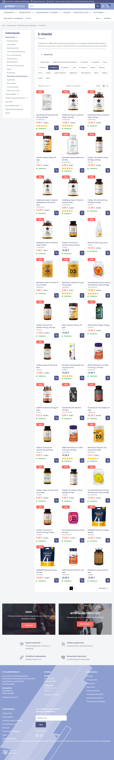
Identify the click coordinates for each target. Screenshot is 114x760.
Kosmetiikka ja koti (81, 12)
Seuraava (102, 588)
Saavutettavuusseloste (94, 698)
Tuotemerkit (99, 12)
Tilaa (41, 724)
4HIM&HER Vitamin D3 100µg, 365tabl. (98, 531)
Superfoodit (11, 80)
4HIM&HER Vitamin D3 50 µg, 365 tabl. (46, 571)
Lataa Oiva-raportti (9, 738)
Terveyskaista (92, 287)
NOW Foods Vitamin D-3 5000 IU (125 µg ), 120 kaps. (98, 366)
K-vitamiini (83, 67)
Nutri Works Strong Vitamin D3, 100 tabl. (73, 158)
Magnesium (73, 73)
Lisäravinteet (8, 12)
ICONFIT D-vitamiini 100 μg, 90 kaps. (47, 409)
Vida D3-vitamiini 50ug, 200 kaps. (46, 158)
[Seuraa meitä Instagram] (41, 735)
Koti (3, 25)
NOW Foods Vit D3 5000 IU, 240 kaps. (73, 571)
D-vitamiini (53, 67)
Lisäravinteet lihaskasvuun (16, 51)
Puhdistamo (66, 120)
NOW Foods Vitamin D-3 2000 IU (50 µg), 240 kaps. (72, 448)
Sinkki (40, 78)
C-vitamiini (42, 67)
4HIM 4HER (91, 535)
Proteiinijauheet (12, 41)
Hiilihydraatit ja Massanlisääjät (12, 60)
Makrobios (40, 287)
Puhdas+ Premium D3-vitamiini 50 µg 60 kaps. (44, 448)
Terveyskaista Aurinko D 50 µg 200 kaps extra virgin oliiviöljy (98, 491)
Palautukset (90, 687)
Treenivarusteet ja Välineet (47, 12)
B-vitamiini (95, 62)
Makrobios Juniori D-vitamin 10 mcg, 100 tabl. (47, 283)
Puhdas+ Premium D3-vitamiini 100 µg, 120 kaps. (45, 326)
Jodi (73, 67)
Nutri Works (40, 120)
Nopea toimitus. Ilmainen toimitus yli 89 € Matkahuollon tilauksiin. (75, 1)
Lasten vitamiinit (60, 73)
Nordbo (90, 575)
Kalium (93, 67)
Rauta (96, 73)
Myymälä (51, 1)
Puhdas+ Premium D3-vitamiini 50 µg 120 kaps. (71, 243)
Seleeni (104, 73)
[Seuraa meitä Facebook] (37, 735)
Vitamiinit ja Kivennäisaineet (27, 25)
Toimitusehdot (91, 680)
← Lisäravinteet (43, 62)
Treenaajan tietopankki (95, 694)
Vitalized (91, 328)
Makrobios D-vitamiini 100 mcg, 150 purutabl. (97, 448)
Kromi (40, 73)
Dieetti (9, 69)
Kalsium (102, 67)
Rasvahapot (11, 73)
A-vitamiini (84, 62)
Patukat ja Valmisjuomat (15, 65)
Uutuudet (67, 12)
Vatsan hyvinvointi (13, 90)
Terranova (91, 412)
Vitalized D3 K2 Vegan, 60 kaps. (99, 325)
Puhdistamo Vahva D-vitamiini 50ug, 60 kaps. (47, 243)
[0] (107, 6)
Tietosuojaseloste (93, 690)
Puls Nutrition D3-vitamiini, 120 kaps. (71, 409)
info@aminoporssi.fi (39, 1)
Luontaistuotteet (12, 87)
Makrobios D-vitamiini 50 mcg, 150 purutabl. (73, 283)
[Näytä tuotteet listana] (107, 86)
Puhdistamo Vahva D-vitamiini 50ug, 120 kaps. (98, 116)
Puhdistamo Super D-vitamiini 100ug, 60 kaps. (72, 201)
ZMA (47, 78)
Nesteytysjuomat (12, 48)
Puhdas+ (90, 162)
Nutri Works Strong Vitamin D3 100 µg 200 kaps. (47, 116)
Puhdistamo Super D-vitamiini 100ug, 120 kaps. (72, 116)
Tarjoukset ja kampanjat (13, 18)
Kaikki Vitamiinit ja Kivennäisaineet (65, 62)
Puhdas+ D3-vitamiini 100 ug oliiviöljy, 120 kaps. (98, 158)
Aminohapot (11, 44)
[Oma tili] (103, 6)
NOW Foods (91, 370)
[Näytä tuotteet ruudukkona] (104, 86)
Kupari (48, 73)
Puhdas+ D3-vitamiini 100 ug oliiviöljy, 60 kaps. (72, 491)
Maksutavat (90, 683)
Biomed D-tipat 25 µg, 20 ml (98, 242)
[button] (41, 126)
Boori (105, 62)
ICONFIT (38, 412)
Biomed (90, 245)
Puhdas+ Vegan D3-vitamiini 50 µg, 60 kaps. (47, 491)
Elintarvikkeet (11, 83)
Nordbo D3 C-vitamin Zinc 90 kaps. (98, 571)
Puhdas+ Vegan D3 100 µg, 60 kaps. (46, 366)
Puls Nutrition (67, 412)
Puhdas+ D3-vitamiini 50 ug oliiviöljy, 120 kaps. (97, 201)
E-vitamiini (65, 67)
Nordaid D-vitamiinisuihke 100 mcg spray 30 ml (73, 366)
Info (97, 18)
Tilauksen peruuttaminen (95, 701)
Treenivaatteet (25, 12)
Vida (37, 162)
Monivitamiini (86, 73)
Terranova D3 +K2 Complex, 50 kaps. (99, 409)
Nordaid (65, 370)
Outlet (28, 18)
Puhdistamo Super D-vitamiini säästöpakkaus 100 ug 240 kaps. (47, 202)
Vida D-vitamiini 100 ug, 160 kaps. (72, 326)
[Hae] (98, 6)
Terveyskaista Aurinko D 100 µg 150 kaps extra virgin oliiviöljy (99, 283)
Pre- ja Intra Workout (14, 55)
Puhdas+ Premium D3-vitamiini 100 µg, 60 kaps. (45, 531)
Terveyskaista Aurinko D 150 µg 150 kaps (73, 531)
